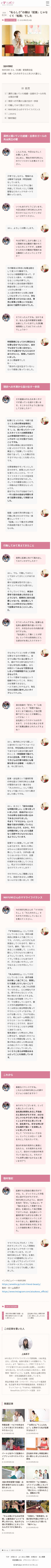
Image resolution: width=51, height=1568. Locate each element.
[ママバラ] (7, 3)
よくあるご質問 (24, 1557)
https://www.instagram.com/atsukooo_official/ (25, 1291)
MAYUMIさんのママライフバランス (24, 109)
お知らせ (14, 1557)
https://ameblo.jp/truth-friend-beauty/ (21, 1284)
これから (12, 113)
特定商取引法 (17, 1560)
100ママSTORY (10, 20)
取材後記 (12, 117)
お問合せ (34, 1557)
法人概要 (42, 1557)
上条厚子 (25, 1354)
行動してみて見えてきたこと (21, 105)
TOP (7, 1557)
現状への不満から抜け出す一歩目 (23, 100)
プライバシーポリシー (31, 1560)
